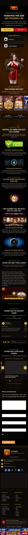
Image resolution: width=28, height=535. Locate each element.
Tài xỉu (17, 499)
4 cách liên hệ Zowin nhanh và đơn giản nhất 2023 (9, 376)
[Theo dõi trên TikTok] (12, 470)
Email (4, 419)
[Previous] (2, 367)
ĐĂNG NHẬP (20, 29)
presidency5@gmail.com (9, 466)
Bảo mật (8, 526)
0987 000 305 (7, 463)
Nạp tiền (3, 511)
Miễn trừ (13, 526)
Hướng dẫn (18, 526)
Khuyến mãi (4, 499)
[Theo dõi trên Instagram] (9, 470)
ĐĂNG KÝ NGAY (7, 29)
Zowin (3, 272)
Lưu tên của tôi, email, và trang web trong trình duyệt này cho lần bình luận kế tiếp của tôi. (13, 437)
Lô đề (17, 496)
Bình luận (5, 399)
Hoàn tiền (4, 514)
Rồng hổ (17, 514)
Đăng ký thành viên (5, 508)
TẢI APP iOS (11, 39)
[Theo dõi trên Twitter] (19, 470)
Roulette (17, 512)
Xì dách (17, 511)
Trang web (4, 427)
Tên (3, 412)
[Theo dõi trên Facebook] (6, 470)
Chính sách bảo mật (5, 496)
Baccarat (17, 515)
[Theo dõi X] (15, 470)
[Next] (25, 367)
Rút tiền (3, 512)
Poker (17, 508)
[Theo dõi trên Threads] (22, 470)
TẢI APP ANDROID (12, 46)
